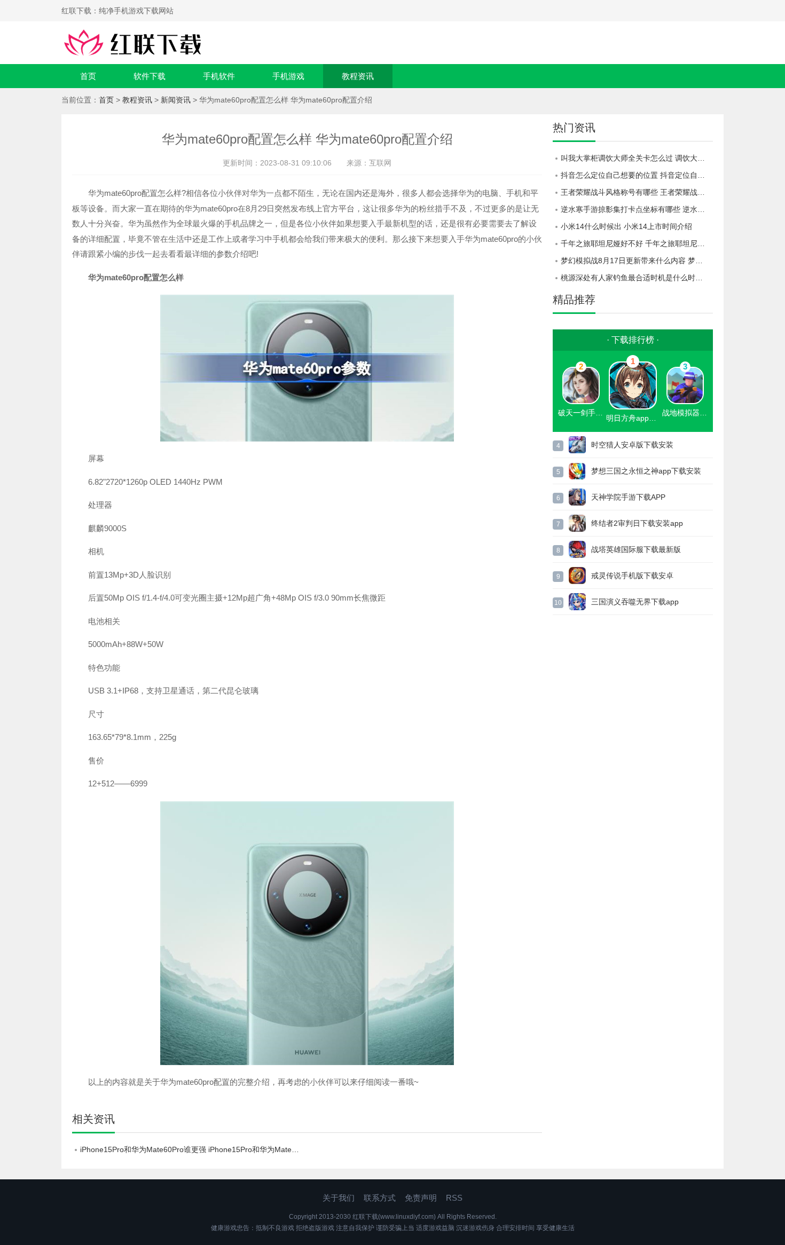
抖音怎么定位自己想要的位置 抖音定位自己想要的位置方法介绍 (637, 175)
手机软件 (219, 76)
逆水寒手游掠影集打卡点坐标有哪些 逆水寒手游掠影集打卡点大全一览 (637, 209)
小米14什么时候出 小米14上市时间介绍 (626, 226)
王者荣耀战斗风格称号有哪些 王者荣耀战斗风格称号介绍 (637, 192)
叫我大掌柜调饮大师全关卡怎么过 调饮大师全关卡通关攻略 (637, 158)
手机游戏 (288, 76)
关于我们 (339, 1197)
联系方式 (380, 1197)
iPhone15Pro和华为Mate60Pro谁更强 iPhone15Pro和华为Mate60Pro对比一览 (193, 1149)
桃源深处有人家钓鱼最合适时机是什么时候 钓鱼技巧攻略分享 (637, 277)
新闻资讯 (176, 100)
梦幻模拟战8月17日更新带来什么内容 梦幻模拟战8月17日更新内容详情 (637, 260)
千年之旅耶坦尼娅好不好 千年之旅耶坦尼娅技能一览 (637, 243)
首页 (88, 76)
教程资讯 (358, 76)
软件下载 (150, 76)
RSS (454, 1197)
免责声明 (421, 1197)
